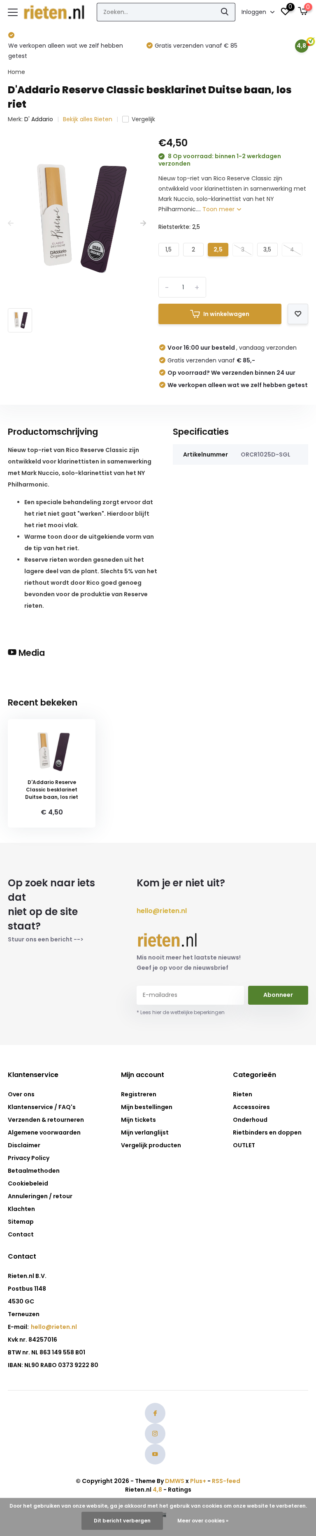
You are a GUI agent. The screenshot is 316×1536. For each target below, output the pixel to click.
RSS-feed (226, 1481)
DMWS (174, 1481)
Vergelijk (143, 119)
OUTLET (244, 1145)
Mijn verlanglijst (145, 1132)
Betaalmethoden (34, 1171)
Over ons (21, 1094)
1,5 (168, 249)
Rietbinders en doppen (267, 1132)
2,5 (218, 249)
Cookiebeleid (28, 1183)
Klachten (21, 1209)
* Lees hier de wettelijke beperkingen (181, 1012)
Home (16, 72)
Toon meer (219, 209)
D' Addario (38, 119)
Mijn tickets (138, 1120)
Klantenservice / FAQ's (42, 1107)
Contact (21, 1234)
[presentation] (11, 223)
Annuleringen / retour (40, 1196)
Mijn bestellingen (146, 1107)
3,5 (267, 249)
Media (30, 653)
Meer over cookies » (202, 1520)
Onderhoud (250, 1120)
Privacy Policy (28, 1158)
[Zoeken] (225, 12)
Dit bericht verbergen (122, 1520)
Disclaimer (24, 1145)
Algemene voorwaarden (44, 1132)
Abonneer (278, 995)
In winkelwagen (226, 314)
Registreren (138, 1094)
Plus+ (198, 1481)
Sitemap (21, 1222)
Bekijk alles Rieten (87, 119)
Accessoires (251, 1107)
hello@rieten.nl (162, 911)
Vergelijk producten (151, 1145)
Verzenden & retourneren (46, 1120)
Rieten (242, 1094)
